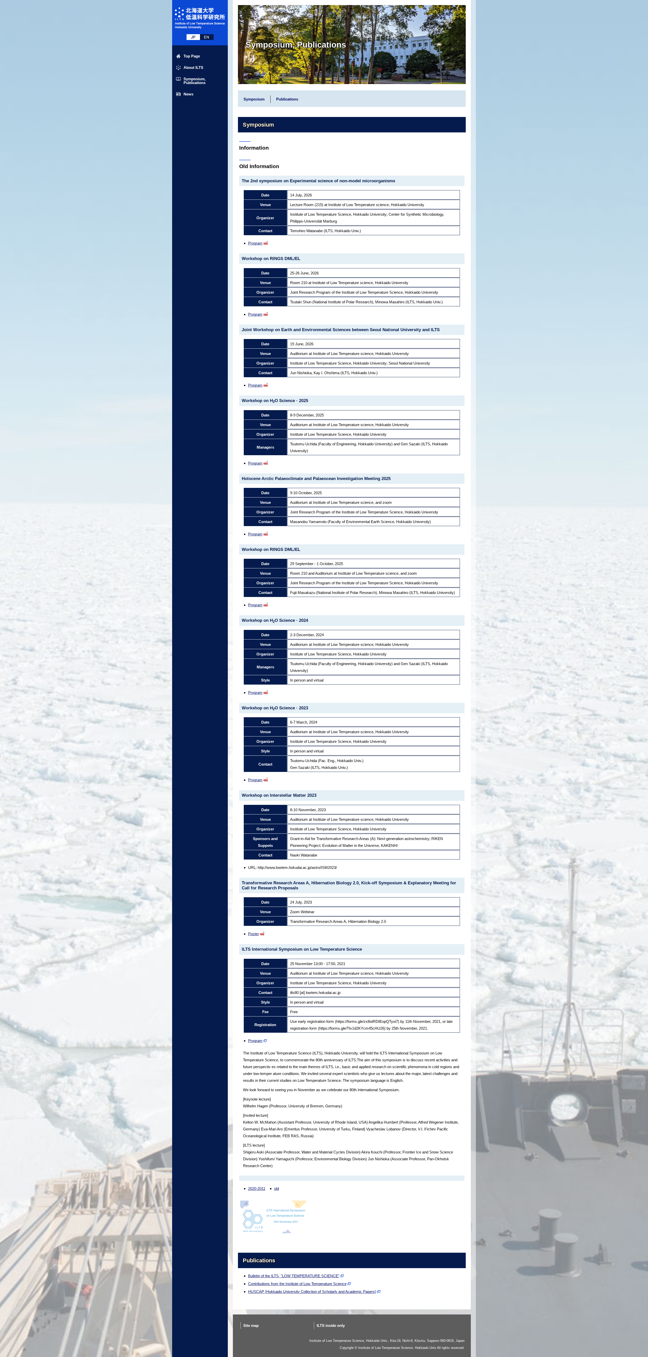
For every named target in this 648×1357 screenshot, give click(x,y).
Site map (251, 1325)
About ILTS (193, 67)
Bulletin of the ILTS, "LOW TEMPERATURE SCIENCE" (293, 1276)
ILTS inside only (331, 1325)
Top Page (192, 56)
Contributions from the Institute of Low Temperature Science (297, 1284)
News (188, 94)
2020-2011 (256, 1188)
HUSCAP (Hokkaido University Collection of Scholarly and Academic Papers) (312, 1291)
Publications (287, 99)
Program (255, 243)
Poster (253, 934)
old (276, 1188)
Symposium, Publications (195, 81)
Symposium (254, 99)
